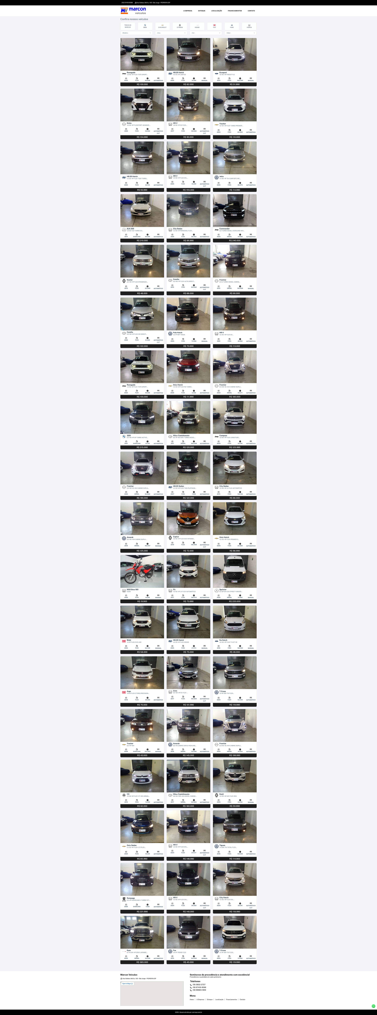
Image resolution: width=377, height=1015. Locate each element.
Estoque (201, 11)
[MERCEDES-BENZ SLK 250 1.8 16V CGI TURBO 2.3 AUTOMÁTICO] (142, 210)
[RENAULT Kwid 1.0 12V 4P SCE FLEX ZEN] (235, 776)
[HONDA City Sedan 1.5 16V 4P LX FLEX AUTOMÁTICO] (235, 468)
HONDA (249, 27)
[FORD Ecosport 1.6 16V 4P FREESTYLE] (235, 54)
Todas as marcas (127, 26)
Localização (216, 11)
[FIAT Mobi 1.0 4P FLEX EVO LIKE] (142, 622)
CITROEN (180, 27)
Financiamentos (235, 11)
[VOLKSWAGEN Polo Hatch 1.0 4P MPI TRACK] (188, 314)
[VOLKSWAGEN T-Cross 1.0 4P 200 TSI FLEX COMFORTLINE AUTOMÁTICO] (235, 672)
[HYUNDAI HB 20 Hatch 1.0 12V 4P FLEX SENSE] (188, 622)
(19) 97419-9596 (127, 2)
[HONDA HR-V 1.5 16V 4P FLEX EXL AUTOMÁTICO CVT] (188, 157)
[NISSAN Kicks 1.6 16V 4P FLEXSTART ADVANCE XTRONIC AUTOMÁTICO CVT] (142, 105)
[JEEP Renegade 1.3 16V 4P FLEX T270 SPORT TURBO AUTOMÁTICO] (142, 54)
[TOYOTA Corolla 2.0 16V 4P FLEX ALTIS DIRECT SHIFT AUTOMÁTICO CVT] (188, 261)
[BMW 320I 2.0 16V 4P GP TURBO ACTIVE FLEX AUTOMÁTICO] (142, 417)
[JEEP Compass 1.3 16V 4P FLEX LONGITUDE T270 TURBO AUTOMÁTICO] (235, 417)
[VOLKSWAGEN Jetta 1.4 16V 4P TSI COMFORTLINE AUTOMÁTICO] (235, 157)
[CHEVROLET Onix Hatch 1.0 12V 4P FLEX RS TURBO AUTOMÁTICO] (188, 366)
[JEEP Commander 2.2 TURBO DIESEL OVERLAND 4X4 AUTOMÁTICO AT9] (235, 210)
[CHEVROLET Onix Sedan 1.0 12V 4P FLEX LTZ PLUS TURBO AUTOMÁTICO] (142, 826)
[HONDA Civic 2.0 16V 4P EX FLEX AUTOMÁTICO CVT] (188, 672)
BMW (145, 27)
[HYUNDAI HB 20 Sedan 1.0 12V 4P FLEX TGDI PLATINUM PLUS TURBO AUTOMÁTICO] (188, 468)
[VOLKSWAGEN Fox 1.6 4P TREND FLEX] (188, 932)
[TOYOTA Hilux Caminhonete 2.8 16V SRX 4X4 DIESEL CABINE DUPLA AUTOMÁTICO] (188, 776)
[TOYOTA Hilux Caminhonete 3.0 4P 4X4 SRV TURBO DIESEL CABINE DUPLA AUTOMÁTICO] (188, 417)
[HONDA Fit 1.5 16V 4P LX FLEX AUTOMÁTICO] (188, 571)
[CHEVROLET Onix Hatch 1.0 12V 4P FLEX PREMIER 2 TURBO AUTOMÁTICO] (235, 518)
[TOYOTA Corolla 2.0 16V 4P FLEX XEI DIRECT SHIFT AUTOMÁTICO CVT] (142, 314)
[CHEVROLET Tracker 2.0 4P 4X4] (142, 725)
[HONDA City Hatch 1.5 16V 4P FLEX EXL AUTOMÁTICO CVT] (235, 879)
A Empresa (187, 11)
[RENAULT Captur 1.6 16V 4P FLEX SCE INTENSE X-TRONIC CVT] (188, 518)
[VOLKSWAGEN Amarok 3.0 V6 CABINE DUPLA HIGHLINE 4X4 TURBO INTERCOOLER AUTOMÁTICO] (188, 725)
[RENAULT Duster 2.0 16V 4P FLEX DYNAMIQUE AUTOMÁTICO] (142, 261)
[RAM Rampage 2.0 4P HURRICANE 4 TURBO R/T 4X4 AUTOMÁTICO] (142, 879)
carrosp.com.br (197, 1012)
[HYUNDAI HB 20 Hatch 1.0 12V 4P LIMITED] (188, 54)
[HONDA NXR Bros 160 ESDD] (142, 571)
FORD (232, 27)
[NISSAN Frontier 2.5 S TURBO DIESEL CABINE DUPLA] (235, 261)
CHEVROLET (162, 27)
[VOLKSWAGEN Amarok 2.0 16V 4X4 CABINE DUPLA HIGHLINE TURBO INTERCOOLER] (142, 518)
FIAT (214, 27)
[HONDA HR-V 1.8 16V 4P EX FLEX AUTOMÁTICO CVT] (188, 105)
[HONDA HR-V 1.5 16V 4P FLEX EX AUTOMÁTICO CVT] (235, 314)
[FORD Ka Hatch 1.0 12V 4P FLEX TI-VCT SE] (235, 622)
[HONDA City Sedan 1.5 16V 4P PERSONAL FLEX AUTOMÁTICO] (188, 210)
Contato (251, 11)
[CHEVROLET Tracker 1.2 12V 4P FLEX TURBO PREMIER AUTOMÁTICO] (235, 105)
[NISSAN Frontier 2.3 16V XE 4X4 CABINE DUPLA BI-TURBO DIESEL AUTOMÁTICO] (235, 366)
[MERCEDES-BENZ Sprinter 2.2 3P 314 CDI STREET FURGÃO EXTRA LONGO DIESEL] (235, 571)
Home (192, 999)
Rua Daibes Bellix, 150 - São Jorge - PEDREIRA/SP (153, 2)
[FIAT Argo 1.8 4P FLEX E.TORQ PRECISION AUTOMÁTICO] (142, 672)
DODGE (197, 27)
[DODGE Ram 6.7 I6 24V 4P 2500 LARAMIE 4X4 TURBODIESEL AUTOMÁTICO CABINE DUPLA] (142, 932)
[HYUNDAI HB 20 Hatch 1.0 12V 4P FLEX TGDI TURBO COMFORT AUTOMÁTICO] (142, 157)
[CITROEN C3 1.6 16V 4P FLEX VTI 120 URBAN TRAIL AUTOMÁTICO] (142, 776)
